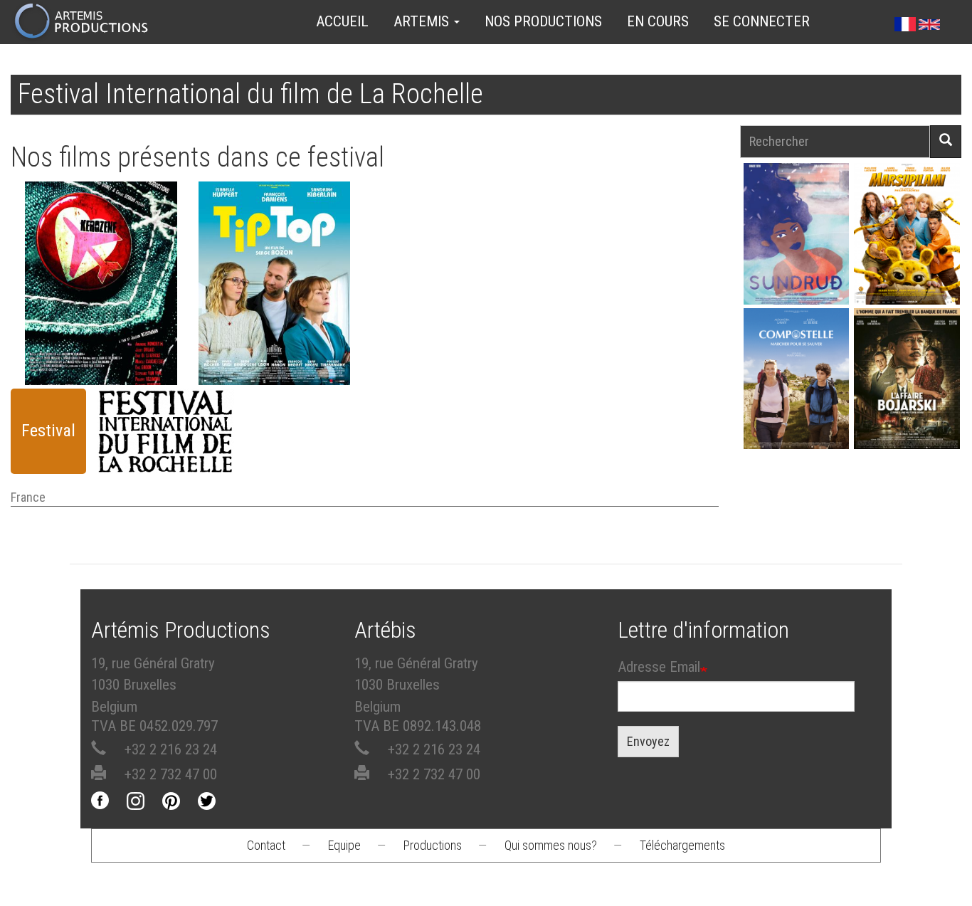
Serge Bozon (273, 285)
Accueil (342, 21)
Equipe (344, 845)
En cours (658, 21)
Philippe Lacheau (907, 252)
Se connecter (762, 21)
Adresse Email (659, 666)
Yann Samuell (795, 397)
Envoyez (648, 741)
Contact (266, 845)
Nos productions (543, 21)
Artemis (423, 21)
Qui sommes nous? (551, 845)
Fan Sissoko (795, 238)
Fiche (106, 232)
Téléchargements (682, 845)
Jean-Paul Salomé (907, 397)
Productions (432, 845)
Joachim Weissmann (100, 271)
